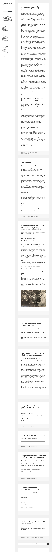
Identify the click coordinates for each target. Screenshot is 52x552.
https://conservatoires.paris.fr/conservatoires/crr (29, 334)
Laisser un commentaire (25, 153)
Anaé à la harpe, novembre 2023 (33, 435)
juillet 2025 (4, 26)
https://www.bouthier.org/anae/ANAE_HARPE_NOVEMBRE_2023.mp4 (33, 440)
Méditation (4, 55)
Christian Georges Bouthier (7, 4)
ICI (24, 285)
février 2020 (5, 35)
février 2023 (5, 32)
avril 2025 (4, 28)
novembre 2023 (5, 30)
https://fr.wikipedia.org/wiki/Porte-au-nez (31, 210)
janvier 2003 (5, 47)
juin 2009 (4, 41)
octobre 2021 (5, 34)
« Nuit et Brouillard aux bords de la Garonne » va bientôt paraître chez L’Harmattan (7, 17)
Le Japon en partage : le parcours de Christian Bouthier (33, 8)
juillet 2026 (4, 25)
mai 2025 (4, 27)
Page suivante (48, 544)
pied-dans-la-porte (36, 170)
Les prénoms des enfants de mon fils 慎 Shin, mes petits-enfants (33, 456)
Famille (4, 53)
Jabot (4, 54)
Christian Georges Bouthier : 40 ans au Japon (33, 523)
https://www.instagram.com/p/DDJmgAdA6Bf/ (29, 418)
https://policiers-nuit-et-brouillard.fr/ (39, 244)
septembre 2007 (5, 46)
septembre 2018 (5, 37)
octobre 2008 (5, 44)
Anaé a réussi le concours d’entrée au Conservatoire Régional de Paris (7, 20)
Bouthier (4, 51)
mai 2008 (4, 45)
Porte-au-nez (5, 15)
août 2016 (4, 39)
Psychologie (4, 56)
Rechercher (4, 10)
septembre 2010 (5, 40)
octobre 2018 (5, 36)
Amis (3, 50)
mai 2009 (4, 42)
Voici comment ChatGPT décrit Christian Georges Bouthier (32, 354)
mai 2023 (4, 31)
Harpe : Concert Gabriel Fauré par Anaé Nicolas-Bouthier (32, 407)
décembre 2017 (5, 38)
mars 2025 (4, 29)
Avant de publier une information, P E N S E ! (30, 488)
